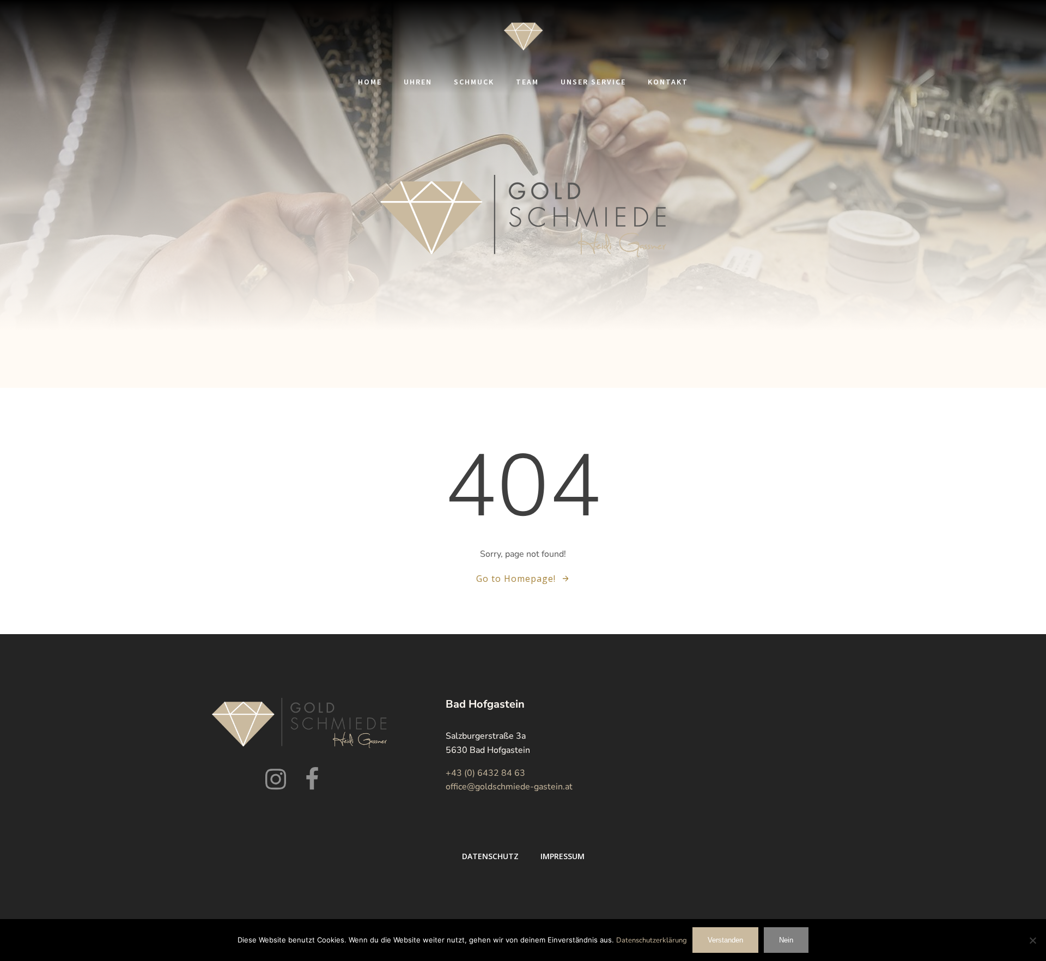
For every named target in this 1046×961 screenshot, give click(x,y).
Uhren (418, 82)
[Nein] (1032, 940)
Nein (786, 940)
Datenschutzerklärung (651, 940)
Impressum (562, 856)
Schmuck (474, 82)
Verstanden (725, 940)
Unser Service (593, 82)
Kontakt (668, 82)
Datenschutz (490, 856)
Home (370, 82)
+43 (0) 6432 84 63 (485, 773)
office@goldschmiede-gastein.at (509, 787)
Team (527, 82)
